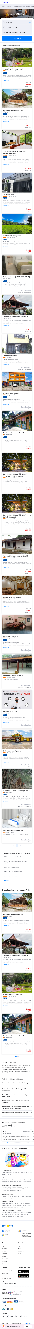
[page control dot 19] (27, 1142)
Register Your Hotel (6, 1281)
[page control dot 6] (13, 1142)
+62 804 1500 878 (26, 1233)
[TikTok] (25, 1316)
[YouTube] (16, 1316)
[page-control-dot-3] (18, 1056)
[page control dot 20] (28, 1142)
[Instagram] (20, 1316)
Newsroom (4, 1248)
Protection (4, 1261)
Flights (19, 1246)
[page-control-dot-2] (17, 1056)
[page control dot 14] (21, 1142)
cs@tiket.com (8, 1236)
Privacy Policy (5, 1276)
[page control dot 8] (15, 1142)
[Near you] (30, 22)
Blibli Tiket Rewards (6, 1258)
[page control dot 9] (16, 1142)
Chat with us (8, 1231)
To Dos (19, 1253)
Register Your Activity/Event (9, 1283)
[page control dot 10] (17, 1142)
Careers (4, 1251)
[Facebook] (3, 1316)
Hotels (19, 1248)
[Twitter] (7, 1316)
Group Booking (5, 1273)
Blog (3, 1246)
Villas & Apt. (21, 1251)
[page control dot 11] (18, 1142)
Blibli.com (4, 1264)
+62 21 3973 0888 (26, 1237)
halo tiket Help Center (7, 1270)
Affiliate (4, 1256)
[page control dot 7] (14, 1142)
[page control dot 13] (20, 1142)
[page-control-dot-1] (16, 1056)
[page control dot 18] (26, 1142)
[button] (17, 1084)
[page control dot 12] (19, 1142)
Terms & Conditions (7, 1278)
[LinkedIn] (12, 1316)
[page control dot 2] (8, 1142)
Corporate (4, 1253)
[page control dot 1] (7, 1142)
